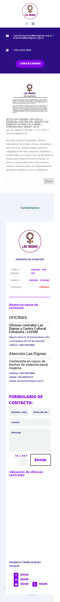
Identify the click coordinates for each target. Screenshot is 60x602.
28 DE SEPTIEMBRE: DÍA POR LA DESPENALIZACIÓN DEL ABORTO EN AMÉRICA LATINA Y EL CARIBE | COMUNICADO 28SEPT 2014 (27, 123)
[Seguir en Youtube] (16, 584)
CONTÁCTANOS (30, 63)
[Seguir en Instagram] (16, 579)
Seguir (24, 574)
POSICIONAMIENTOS (17, 133)
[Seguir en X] (34, 584)
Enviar (40, 459)
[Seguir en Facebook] (16, 575)
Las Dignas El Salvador (21, 129)
